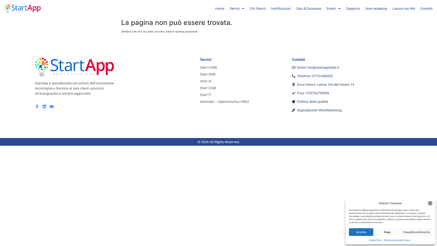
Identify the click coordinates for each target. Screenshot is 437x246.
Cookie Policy (375, 240)
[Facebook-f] (37, 106)
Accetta (361, 232)
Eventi (331, 8)
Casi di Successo (308, 8)
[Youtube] (52, 106)
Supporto (353, 8)
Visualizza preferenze (416, 232)
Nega (387, 232)
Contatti (426, 8)
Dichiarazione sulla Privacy (397, 240)
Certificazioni (281, 8)
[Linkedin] (44, 106)
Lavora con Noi (403, 8)
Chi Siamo (258, 8)
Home (219, 8)
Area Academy (376, 8)
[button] (430, 203)
